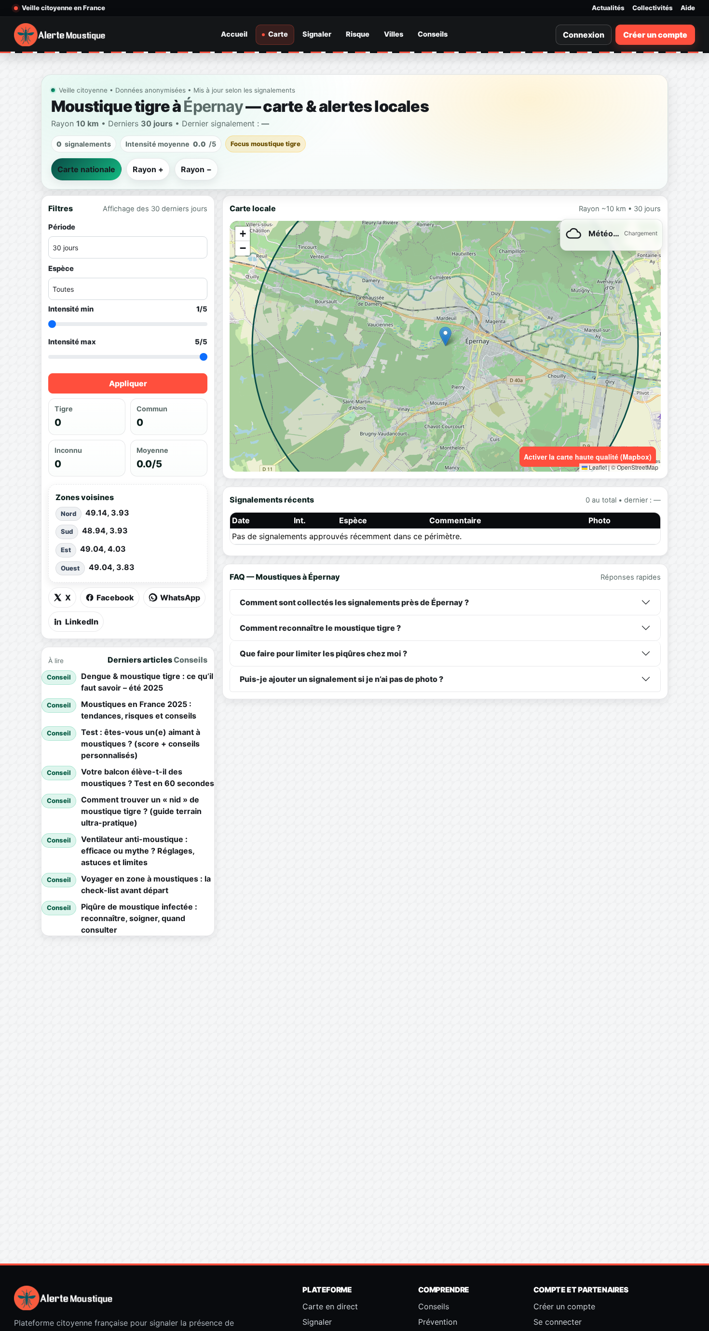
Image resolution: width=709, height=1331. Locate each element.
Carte (278, 34)
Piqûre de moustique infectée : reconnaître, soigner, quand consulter (139, 918)
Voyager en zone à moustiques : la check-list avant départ (146, 884)
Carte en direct (330, 1306)
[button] (445, 336)
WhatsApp (180, 597)
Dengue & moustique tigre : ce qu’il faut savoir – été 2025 (147, 682)
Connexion (583, 35)
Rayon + (148, 169)
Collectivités (652, 8)
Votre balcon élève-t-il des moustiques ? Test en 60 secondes (147, 777)
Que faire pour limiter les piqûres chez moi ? (323, 653)
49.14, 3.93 (107, 512)
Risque (357, 34)
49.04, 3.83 (112, 567)
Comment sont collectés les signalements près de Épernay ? (354, 602)
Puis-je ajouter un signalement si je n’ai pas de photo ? (341, 679)
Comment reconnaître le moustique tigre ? (320, 628)
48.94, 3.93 (105, 530)
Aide (688, 8)
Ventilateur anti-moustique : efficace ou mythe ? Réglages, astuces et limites (137, 850)
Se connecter (557, 1322)
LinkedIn (81, 621)
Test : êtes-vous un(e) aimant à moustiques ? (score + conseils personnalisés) (140, 743)
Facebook (115, 597)
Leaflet (597, 467)
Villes (393, 34)
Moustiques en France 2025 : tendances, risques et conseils (138, 709)
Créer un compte (655, 35)
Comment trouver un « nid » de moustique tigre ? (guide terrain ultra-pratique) (141, 811)
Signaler (316, 34)
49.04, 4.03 (103, 549)
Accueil (234, 34)
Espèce (61, 268)
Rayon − (196, 169)
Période (61, 227)
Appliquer (128, 384)
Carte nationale (86, 169)
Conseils (433, 34)
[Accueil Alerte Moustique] (60, 34)
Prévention (437, 1322)
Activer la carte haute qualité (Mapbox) (588, 457)
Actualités (608, 8)
